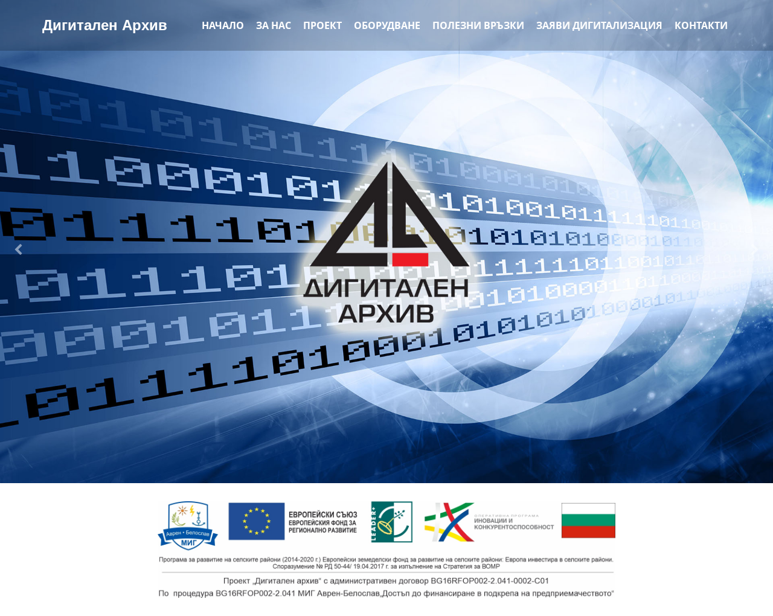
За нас (273, 25)
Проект (322, 25)
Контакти (701, 25)
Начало (223, 25)
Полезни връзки (478, 25)
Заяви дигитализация (599, 25)
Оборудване (387, 25)
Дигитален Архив (104, 25)
